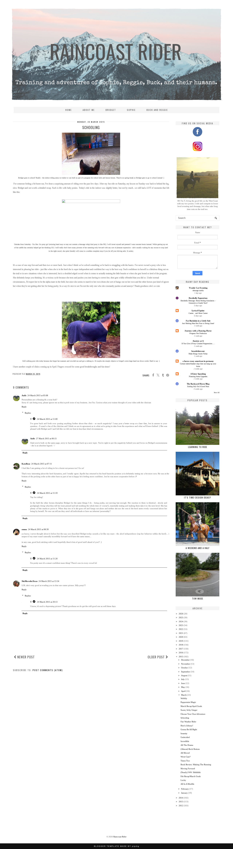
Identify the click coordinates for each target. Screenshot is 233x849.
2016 (181, 652)
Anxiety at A (198, 341)
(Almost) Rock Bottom (190, 749)
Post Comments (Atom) (48, 670)
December (185, 660)
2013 (181, 801)
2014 (181, 798)
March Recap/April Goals (191, 706)
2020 (181, 637)
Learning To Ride (197, 446)
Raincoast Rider (120, 837)
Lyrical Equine (198, 310)
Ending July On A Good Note (198, 386)
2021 (181, 633)
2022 (181, 629)
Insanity (184, 733)
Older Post (157, 657)
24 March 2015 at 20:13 (47, 602)
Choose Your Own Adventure (193, 714)
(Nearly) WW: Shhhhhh (191, 772)
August (184, 675)
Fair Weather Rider (188, 722)
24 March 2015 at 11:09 (47, 419)
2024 (181, 621)
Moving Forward (188, 768)
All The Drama (187, 745)
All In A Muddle (187, 784)
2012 (181, 805)
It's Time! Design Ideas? (197, 497)
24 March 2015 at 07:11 (41, 464)
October (184, 668)
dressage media (198, 290)
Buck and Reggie (157, 109)
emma (24, 529)
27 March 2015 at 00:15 (46, 438)
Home (68, 109)
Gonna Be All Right (189, 729)
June (183, 683)
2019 (181, 641)
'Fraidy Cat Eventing (198, 288)
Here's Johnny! (187, 726)
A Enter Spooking (198, 374)
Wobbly (184, 698)
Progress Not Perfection (198, 333)
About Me (89, 109)
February (185, 789)
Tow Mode (197, 598)
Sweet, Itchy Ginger (189, 710)
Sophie (131, 109)
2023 (181, 625)
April (183, 691)
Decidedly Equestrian (198, 298)
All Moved (185, 753)
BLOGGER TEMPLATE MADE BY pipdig (116, 846)
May (183, 687)
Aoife (24, 395)
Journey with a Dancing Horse (198, 331)
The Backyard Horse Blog (198, 384)
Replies (28, 413)
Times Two (185, 761)
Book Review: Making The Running (196, 764)
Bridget (111, 109)
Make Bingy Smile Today (198, 354)
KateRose (26, 464)
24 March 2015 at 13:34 (49, 581)
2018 (181, 645)
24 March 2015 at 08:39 (38, 529)
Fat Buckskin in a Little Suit (198, 321)
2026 (181, 614)
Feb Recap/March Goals (191, 776)
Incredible (185, 741)
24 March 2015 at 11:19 (47, 493)
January (184, 793)
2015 (181, 656)
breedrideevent (198, 351)
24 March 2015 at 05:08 (37, 395)
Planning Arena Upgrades (198, 376)
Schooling (185, 718)
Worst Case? (186, 757)
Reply (24, 407)
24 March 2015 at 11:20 (47, 559)
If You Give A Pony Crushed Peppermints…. (198, 344)
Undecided (185, 737)
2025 (181, 617)
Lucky (183, 780)
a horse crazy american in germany (198, 361)
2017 (181, 649)
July (183, 679)
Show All (216, 392)
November (185, 664)
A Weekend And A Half (198, 548)
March (184, 695)
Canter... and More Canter (198, 313)
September (185, 672)
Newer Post (25, 657)
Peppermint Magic (188, 702)
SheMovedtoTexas (29, 581)
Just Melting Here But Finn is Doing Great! (198, 323)
